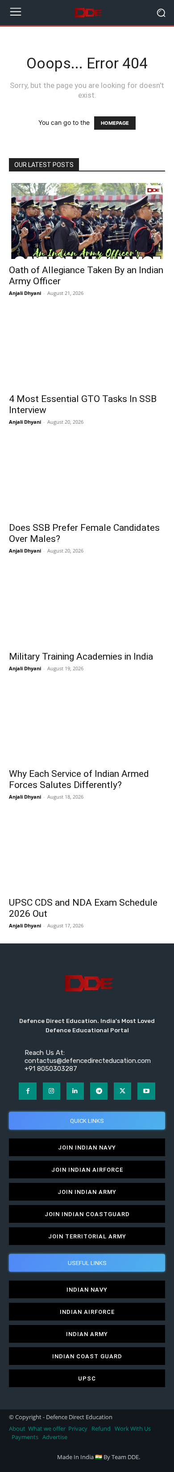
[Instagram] (51, 1091)
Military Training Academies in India (81, 656)
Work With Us (133, 1428)
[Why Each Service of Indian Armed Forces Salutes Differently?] (87, 724)
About (17, 1428)
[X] (122, 1091)
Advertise (54, 1437)
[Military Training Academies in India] (87, 607)
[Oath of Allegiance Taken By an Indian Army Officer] (87, 221)
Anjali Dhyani (25, 293)
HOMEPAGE (115, 123)
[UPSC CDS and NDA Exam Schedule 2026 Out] (87, 853)
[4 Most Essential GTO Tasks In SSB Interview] (87, 349)
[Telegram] (99, 1091)
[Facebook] (27, 1091)
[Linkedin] (75, 1091)
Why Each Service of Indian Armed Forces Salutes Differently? (79, 779)
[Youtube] (146, 1091)
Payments (25, 1437)
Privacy (78, 1428)
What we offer (47, 1428)
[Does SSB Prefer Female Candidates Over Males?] (87, 478)
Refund (101, 1428)
